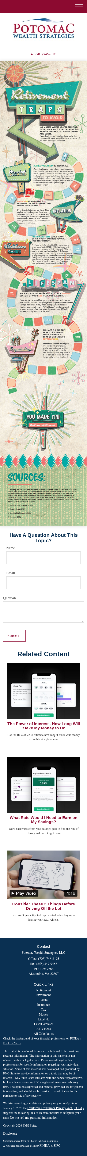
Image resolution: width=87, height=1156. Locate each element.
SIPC (57, 1145)
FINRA (44, 1145)
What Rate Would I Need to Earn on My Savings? (43, 819)
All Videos (43, 1028)
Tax (43, 1009)
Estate (43, 999)
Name (10, 547)
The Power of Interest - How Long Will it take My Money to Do (43, 726)
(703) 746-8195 (45, 54)
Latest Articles (43, 1023)
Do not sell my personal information (33, 1117)
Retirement (43, 990)
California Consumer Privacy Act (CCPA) (55, 1108)
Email (10, 572)
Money (43, 1014)
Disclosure (10, 1133)
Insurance (43, 1004)
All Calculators (44, 1033)
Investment (43, 994)
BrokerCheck (12, 1043)
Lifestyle (43, 1019)
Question (9, 597)
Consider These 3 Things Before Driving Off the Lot (43, 906)
